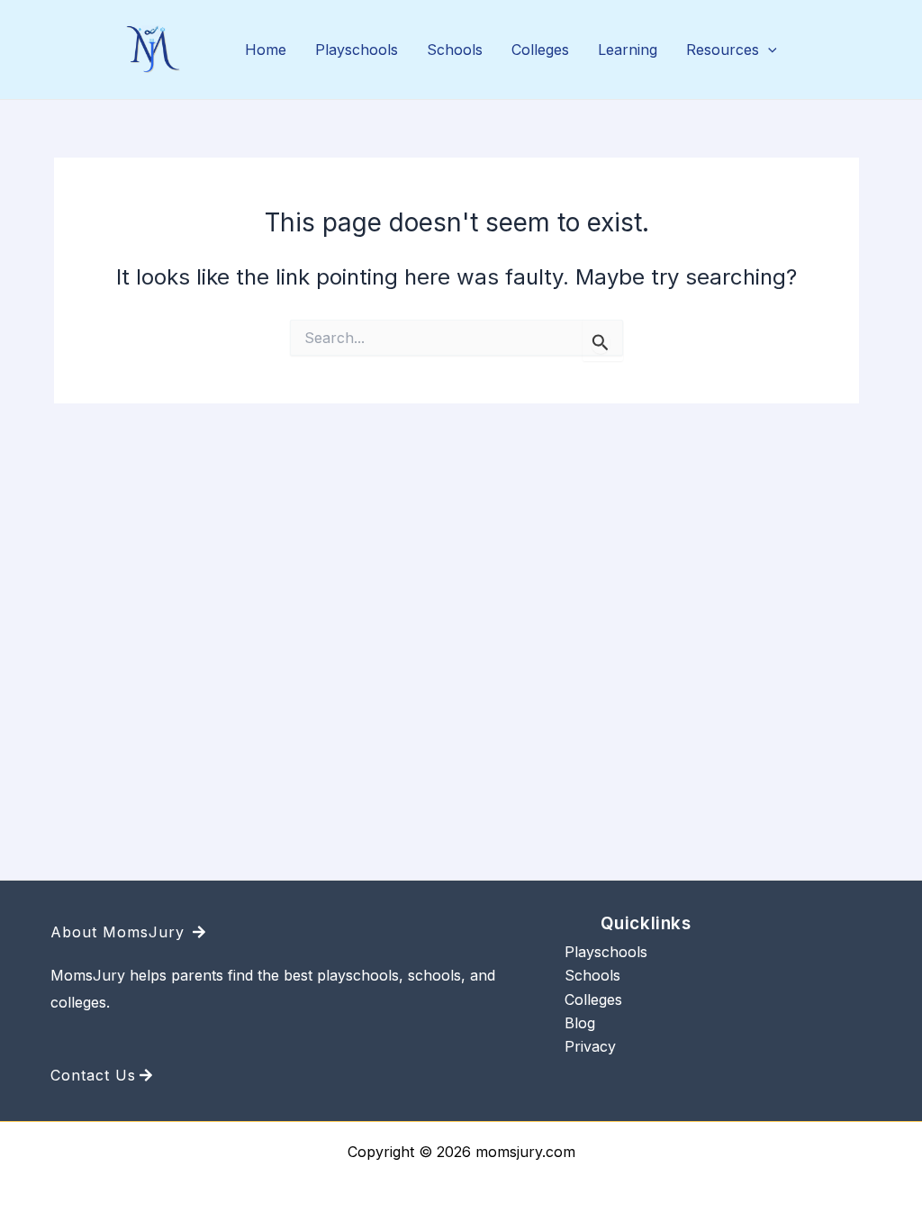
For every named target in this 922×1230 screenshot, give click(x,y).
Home (265, 50)
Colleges (540, 50)
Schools (455, 50)
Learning (627, 50)
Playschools (356, 50)
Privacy (590, 1046)
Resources (722, 50)
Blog (580, 1023)
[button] (768, 50)
